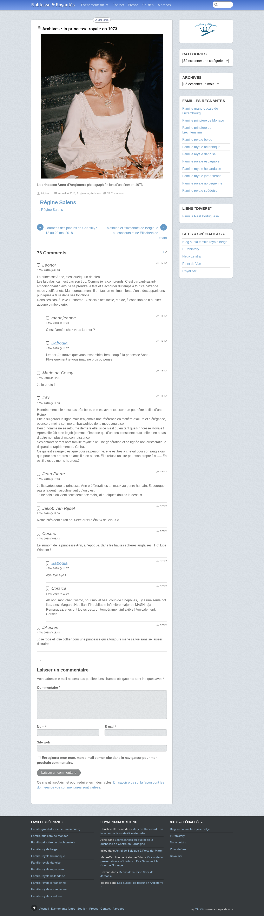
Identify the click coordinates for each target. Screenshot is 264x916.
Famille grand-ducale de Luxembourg (55, 829)
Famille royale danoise (199, 154)
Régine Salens (58, 202)
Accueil (44, 908)
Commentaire (48, 687)
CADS (199, 909)
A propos (164, 5)
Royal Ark (189, 271)
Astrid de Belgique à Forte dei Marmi (139, 850)
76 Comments (115, 193)
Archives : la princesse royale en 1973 (79, 29)
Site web (43, 742)
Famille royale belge (197, 139)
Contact (118, 5)
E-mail (110, 726)
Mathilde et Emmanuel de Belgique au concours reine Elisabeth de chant (137, 233)
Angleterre (83, 193)
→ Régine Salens (50, 209)
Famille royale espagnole (200, 161)
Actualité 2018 (66, 193)
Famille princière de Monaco (203, 120)
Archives (95, 193)
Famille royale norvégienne (202, 183)
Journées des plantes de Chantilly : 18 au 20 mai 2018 (68, 230)
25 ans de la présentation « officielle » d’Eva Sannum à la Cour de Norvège (131, 861)
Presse (133, 5)
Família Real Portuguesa (200, 216)
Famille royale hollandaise (201, 168)
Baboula (59, 343)
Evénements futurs (94, 5)
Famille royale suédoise (199, 190)
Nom (41, 726)
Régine (45, 193)
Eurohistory (190, 249)
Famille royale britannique (201, 147)
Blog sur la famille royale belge (204, 242)
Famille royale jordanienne (202, 176)
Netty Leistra (191, 256)
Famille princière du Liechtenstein (53, 842)
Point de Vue (191, 264)
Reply (163, 263)
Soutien (148, 5)
